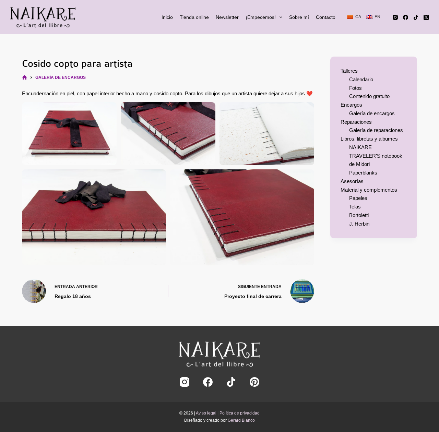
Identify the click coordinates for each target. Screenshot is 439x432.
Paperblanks (363, 173)
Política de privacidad (240, 413)
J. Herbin (359, 224)
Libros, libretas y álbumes (369, 139)
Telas (355, 206)
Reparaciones (356, 122)
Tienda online (194, 17)
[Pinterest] (254, 382)
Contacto (325, 17)
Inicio (167, 17)
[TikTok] (415, 17)
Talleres (349, 71)
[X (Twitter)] (426, 17)
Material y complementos (369, 190)
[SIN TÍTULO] (24, 77)
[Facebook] (405, 17)
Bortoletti (359, 215)
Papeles (358, 198)
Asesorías (352, 181)
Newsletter (227, 17)
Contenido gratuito (369, 96)
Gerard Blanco (241, 420)
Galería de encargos (372, 113)
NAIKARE (360, 147)
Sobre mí (299, 17)
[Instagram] (395, 17)
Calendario (361, 79)
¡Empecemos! (261, 17)
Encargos (351, 105)
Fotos (355, 88)
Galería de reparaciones (376, 130)
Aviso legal (206, 413)
